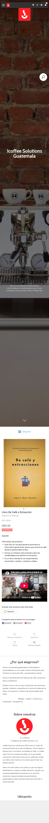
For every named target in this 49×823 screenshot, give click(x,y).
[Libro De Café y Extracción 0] (24, 473)
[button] (9, 611)
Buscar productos (15, 637)
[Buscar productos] (43, 77)
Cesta (14, 645)
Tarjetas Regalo (34, 645)
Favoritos (34, 637)
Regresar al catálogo (10, 515)
